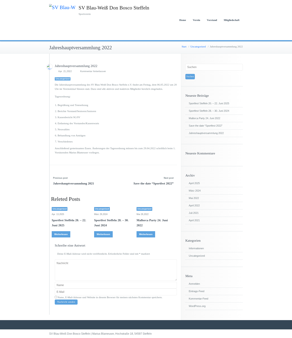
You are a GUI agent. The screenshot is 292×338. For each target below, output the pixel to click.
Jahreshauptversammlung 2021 (73, 183)
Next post (169, 178)
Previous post (60, 178)
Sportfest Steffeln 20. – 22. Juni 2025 (209, 103)
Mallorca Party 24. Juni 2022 (204, 118)
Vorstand (212, 20)
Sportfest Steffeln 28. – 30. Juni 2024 (209, 110)
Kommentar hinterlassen (93, 71)
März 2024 (195, 190)
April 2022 (194, 205)
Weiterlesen (61, 234)
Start (184, 46)
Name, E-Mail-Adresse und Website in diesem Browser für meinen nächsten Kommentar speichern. (110, 297)
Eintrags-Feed (196, 291)
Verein (196, 20)
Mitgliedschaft (231, 20)
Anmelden (194, 283)
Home (182, 20)
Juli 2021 (194, 212)
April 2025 (194, 183)
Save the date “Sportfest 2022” (153, 183)
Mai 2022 (194, 198)
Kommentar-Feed (198, 298)
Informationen (196, 248)
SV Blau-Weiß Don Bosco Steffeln (114, 7)
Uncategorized (198, 46)
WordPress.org (197, 306)
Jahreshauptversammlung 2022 (206, 133)
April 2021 (194, 220)
